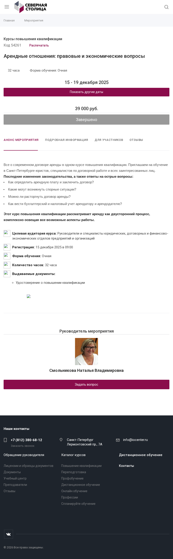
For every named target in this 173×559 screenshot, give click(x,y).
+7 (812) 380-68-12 (26, 440)
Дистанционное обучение (80, 485)
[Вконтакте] (8, 534)
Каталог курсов (73, 455)
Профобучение (72, 478)
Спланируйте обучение (78, 503)
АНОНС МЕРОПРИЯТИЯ (21, 140)
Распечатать (38, 45)
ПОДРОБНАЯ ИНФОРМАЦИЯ (66, 140)
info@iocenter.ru (135, 440)
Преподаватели (15, 485)
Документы (12, 472)
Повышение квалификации (81, 466)
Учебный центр (15, 478)
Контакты (126, 466)
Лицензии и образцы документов (28, 466)
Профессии (69, 497)
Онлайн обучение (74, 491)
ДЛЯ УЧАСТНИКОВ (109, 140)
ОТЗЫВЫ (136, 140)
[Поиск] (166, 7)
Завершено (86, 119)
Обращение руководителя (24, 455)
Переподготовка (73, 472)
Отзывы (9, 491)
